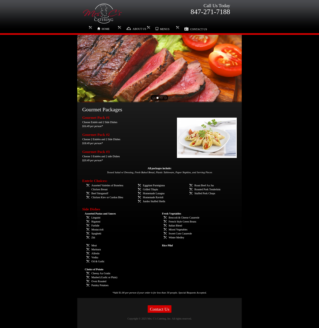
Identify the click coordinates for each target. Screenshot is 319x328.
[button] (154, 98)
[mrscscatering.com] (102, 13)
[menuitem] (106, 29)
